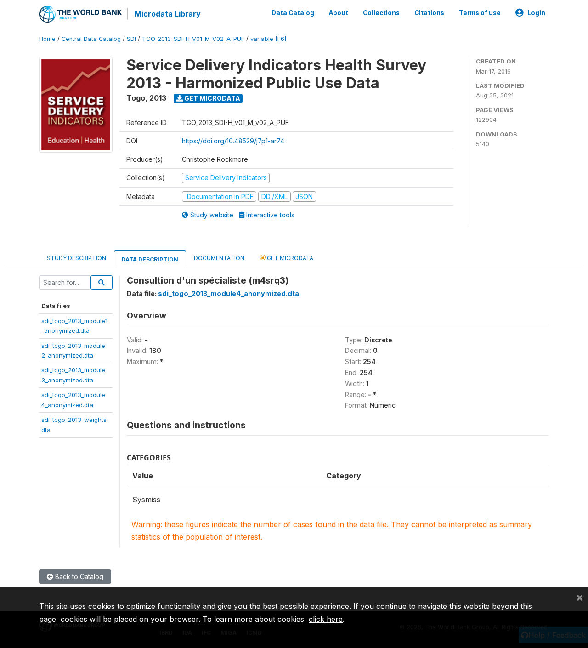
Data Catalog (292, 13)
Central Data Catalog (91, 38)
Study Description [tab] (76, 258)
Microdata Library (168, 13)
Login (536, 13)
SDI (131, 38)
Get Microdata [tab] (289, 258)
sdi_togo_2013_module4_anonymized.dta (228, 293)
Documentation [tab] (219, 258)
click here (326, 619)
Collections (381, 13)
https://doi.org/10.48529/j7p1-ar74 (233, 141)
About (338, 13)
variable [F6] (268, 38)
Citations (429, 13)
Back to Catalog (78, 576)
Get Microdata (211, 98)
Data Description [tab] (150, 259)
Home (47, 38)
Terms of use (480, 13)
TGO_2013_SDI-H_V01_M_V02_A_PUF (193, 38)
